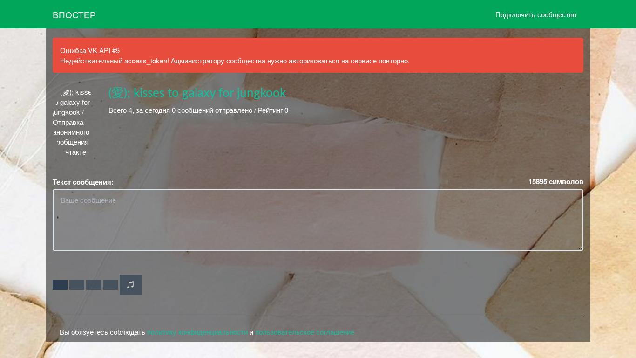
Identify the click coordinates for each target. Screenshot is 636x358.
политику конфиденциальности (197, 332)
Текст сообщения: (83, 182)
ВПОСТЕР (74, 14)
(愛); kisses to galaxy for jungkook (197, 93)
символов (555, 181)
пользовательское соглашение (304, 332)
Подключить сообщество (535, 14)
